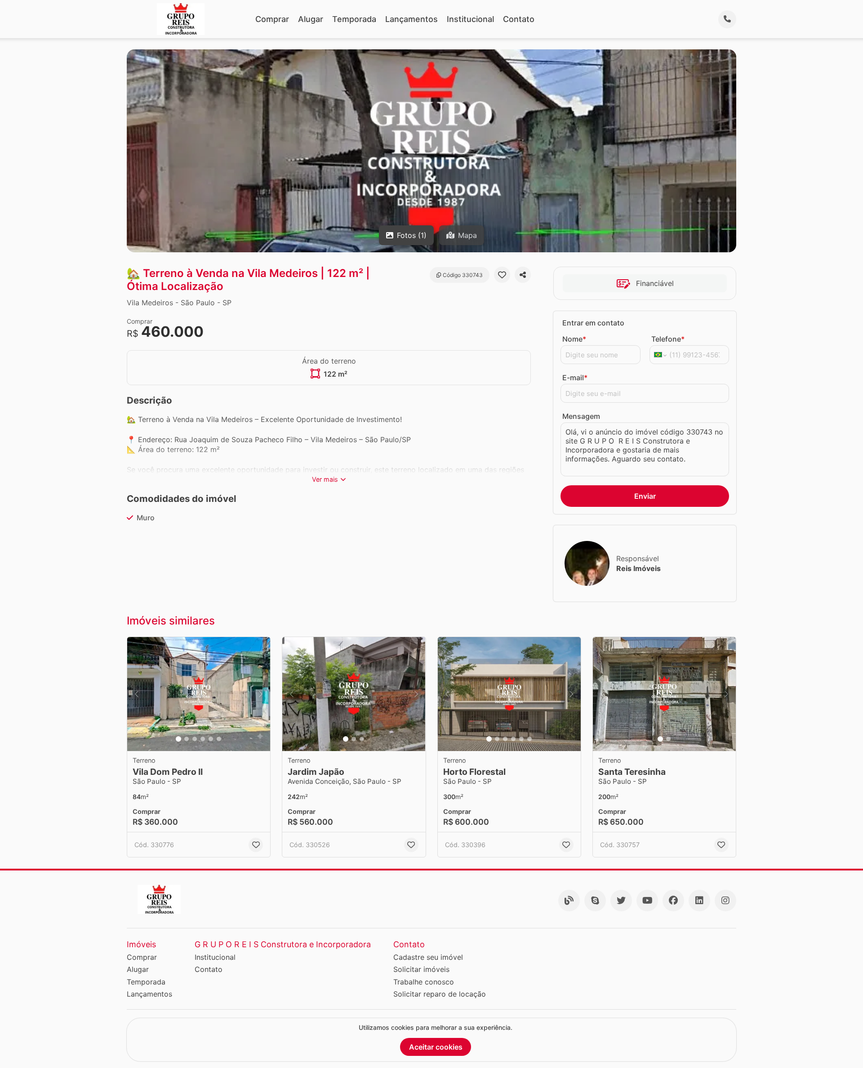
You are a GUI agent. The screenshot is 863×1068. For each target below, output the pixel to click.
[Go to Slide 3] (194, 739)
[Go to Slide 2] (186, 739)
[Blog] (569, 900)
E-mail (574, 377)
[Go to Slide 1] (178, 739)
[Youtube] (647, 900)
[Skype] (595, 900)
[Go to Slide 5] (211, 739)
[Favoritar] (502, 275)
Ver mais (325, 479)
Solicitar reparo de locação (439, 993)
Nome (574, 338)
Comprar (272, 19)
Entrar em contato (593, 322)
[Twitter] (621, 900)
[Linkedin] (699, 900)
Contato (518, 19)
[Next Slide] (260, 694)
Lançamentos (411, 19)
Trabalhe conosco (423, 981)
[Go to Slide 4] (202, 739)
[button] (198, 694)
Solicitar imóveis (421, 969)
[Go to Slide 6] (219, 739)
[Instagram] (725, 900)
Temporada (354, 19)
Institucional (470, 19)
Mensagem (581, 416)
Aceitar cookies (436, 1046)
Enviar (645, 496)
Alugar (310, 19)
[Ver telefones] (727, 19)
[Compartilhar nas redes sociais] (523, 275)
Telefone (668, 338)
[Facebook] (673, 900)
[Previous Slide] (136, 694)
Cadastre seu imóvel (428, 957)
